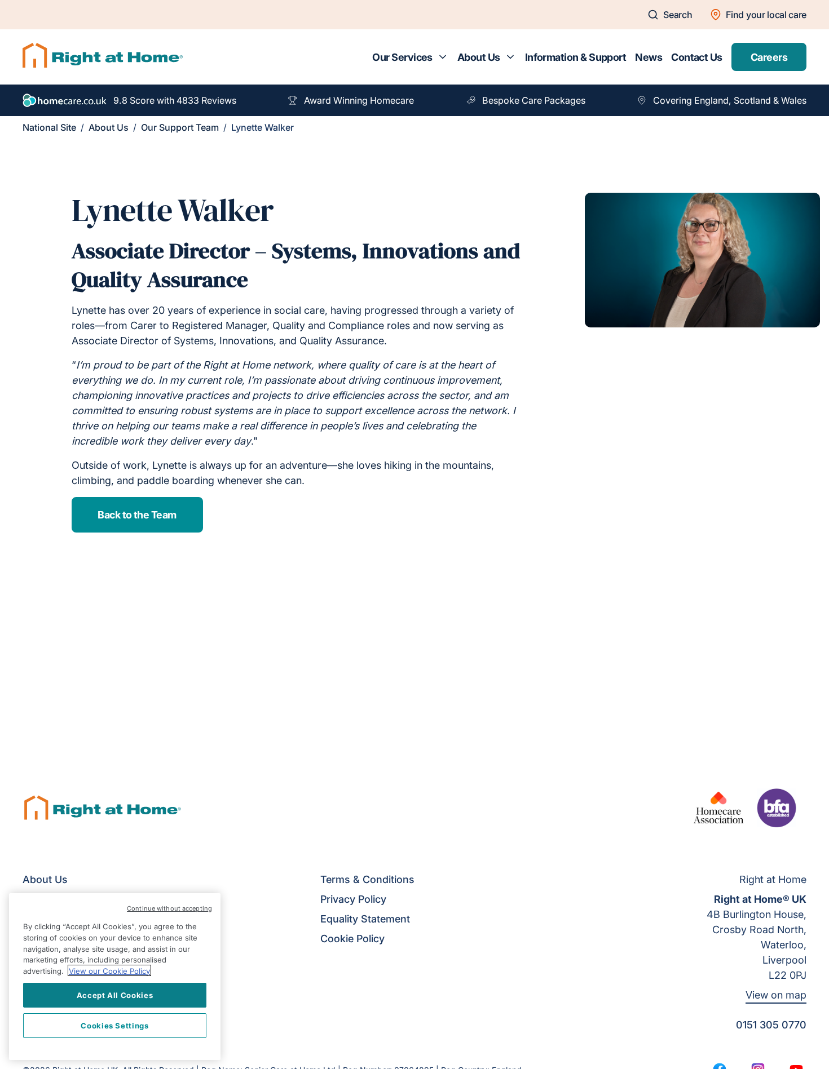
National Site (49, 127)
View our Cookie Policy (109, 970)
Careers (769, 57)
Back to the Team (137, 515)
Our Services (402, 57)
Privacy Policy (353, 899)
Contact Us (696, 57)
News (648, 57)
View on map (776, 995)
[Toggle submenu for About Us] (510, 57)
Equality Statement (365, 919)
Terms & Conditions (367, 879)
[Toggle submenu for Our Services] (442, 57)
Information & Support (576, 57)
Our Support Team (180, 127)
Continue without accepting (169, 908)
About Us (478, 57)
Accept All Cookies (115, 994)
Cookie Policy (352, 938)
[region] (115, 976)
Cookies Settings (115, 1025)
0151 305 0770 (771, 1025)
